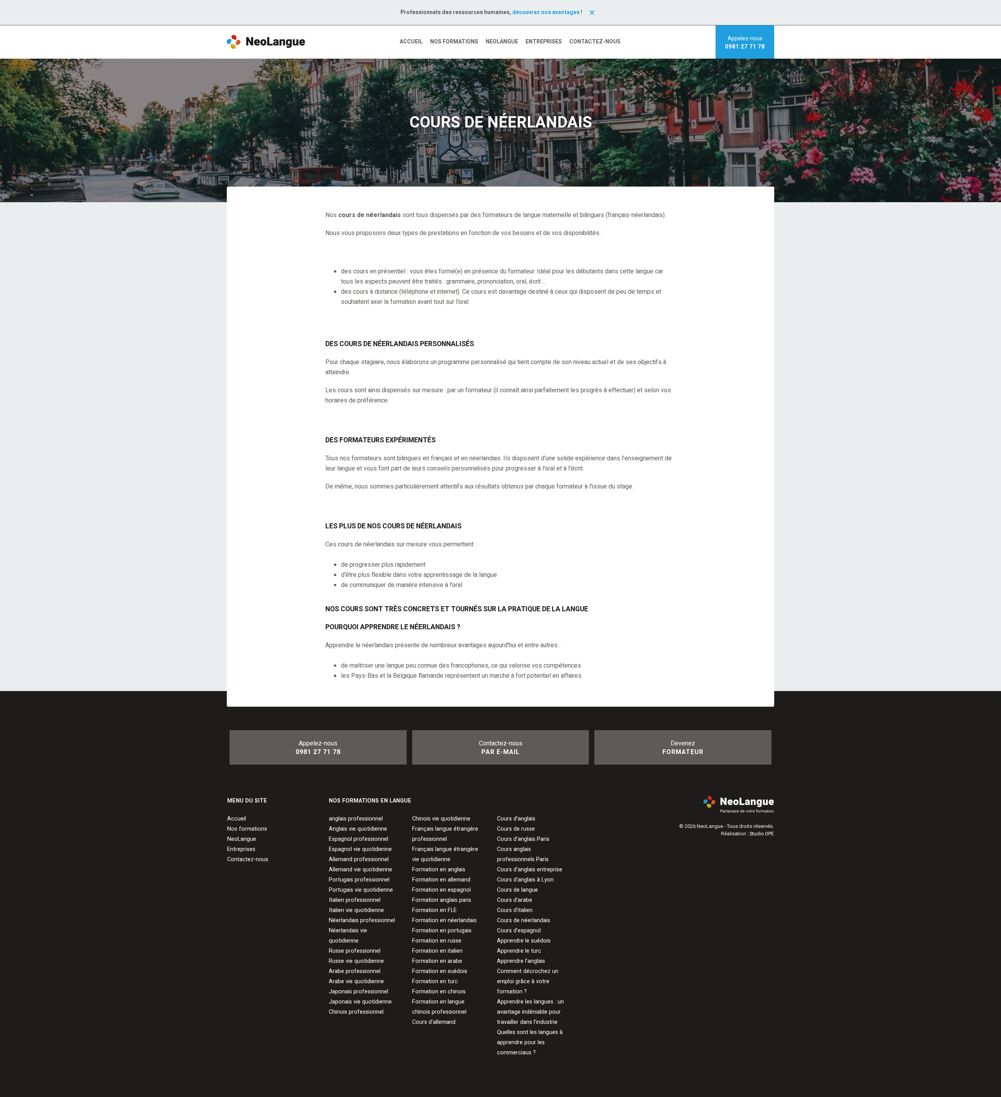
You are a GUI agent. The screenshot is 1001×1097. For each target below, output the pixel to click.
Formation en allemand (441, 880)
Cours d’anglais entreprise (529, 869)
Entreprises (544, 42)
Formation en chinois (439, 991)
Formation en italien (437, 951)
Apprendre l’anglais (521, 961)
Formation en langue (438, 1002)
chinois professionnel (439, 1012)
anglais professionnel (356, 819)
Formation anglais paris (441, 900)
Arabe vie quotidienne (356, 981)
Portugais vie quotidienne (361, 890)
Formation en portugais (442, 930)
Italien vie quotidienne (356, 910)
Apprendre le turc (519, 951)
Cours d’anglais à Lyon (525, 880)
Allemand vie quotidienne (360, 869)
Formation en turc (435, 981)
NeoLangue (502, 42)
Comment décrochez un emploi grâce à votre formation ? (527, 981)
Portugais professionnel (359, 880)
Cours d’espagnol (519, 930)
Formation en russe (436, 941)
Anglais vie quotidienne (358, 829)
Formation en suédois (439, 971)
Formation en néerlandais (444, 920)
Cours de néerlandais (523, 920)
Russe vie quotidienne (356, 961)
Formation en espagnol (441, 890)
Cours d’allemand (434, 1022)
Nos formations (454, 42)
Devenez (682, 748)
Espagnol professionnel (358, 839)
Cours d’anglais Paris (523, 839)
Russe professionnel (354, 951)
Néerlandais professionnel (362, 920)
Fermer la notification (592, 12)
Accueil (411, 42)
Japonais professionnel (358, 991)
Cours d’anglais (516, 819)
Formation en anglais (438, 869)
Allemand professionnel (359, 859)
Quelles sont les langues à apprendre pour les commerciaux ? (530, 1042)
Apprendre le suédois (524, 941)
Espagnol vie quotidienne (360, 849)
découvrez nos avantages (545, 12)
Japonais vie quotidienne (360, 1002)
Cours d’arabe (514, 900)
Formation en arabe (437, 961)
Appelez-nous (745, 42)
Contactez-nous (595, 42)
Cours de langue (517, 890)
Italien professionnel (354, 900)
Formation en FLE (434, 910)
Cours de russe (516, 829)
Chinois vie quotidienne (441, 819)
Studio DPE (762, 833)
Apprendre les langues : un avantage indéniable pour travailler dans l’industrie (530, 1012)
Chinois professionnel (356, 1012)
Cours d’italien (515, 910)
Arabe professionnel (354, 971)
